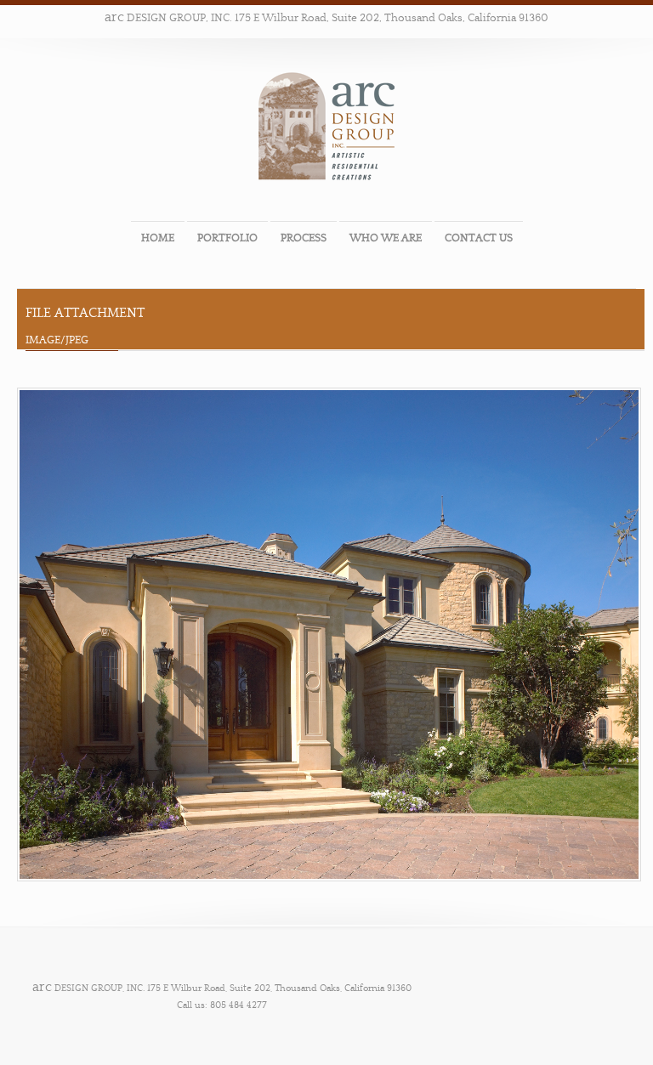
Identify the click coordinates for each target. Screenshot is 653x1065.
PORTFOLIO (227, 238)
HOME (157, 238)
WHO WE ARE (385, 238)
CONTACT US (479, 238)
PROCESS (303, 238)
